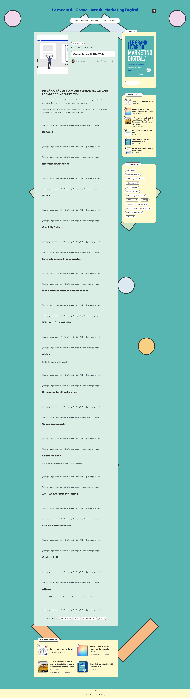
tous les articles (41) (135, 213)
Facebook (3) (132, 187)
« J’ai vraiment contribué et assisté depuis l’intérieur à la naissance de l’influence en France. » (62, 665)
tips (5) (147, 208)
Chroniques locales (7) (135, 179)
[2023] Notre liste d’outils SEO (142, 132)
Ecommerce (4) (133, 183)
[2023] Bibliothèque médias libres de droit (142, 149)
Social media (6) (133, 208)
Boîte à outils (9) (133, 174)
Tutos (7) (131, 217)
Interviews (84, 20)
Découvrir (131, 83)
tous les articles (90, 618)
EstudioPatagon (101, 695)
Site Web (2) (143, 204)
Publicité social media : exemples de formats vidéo (100, 649)
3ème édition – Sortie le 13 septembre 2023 (101, 665)
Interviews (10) (133, 191)
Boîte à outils (95, 20)
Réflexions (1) (132, 200)
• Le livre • (112, 20)
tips (78, 618)
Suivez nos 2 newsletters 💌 (62, 649)
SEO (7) (130, 204)
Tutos (104, 20)
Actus (76, 20)
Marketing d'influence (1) (136, 196)
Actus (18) (131, 170)
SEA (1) (145, 200)
